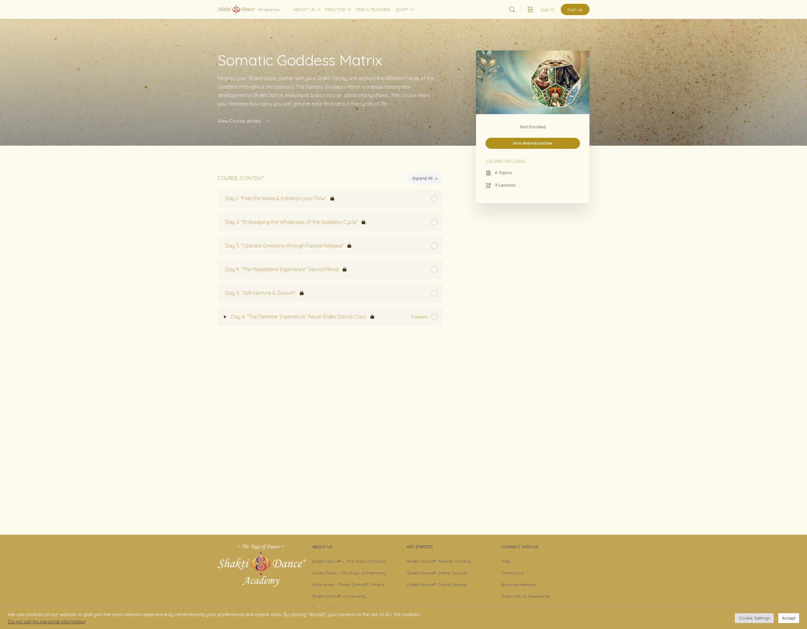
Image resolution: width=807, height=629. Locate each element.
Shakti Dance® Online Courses (437, 573)
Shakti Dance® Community (339, 596)
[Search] (512, 9)
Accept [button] (788, 617)
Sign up (575, 9)
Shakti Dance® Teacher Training (439, 561)
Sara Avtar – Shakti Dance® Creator (348, 584)
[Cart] (530, 9)
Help (505, 561)
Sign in (547, 9)
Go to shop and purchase (532, 143)
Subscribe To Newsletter (525, 596)
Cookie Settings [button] (754, 617)
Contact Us (512, 573)
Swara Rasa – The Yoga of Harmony (349, 573)
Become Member (518, 584)
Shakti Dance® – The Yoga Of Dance (349, 561)
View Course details (240, 121)
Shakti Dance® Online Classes (437, 584)
